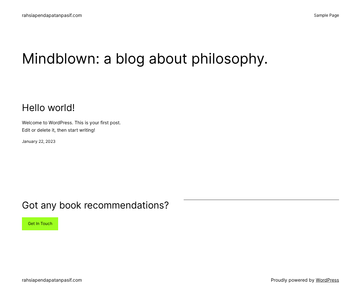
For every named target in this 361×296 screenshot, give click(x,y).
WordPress (327, 280)
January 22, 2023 (38, 141)
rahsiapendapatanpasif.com (52, 15)
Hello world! (48, 107)
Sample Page (326, 15)
